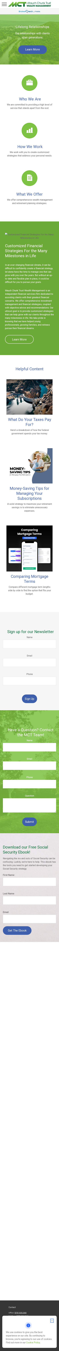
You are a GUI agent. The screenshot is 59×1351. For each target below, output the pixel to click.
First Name (8, 875)
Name (30, 637)
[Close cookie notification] (52, 1320)
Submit (29, 822)
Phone (29, 674)
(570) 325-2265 (20, 1313)
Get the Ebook (17, 930)
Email (29, 655)
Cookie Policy (33, 1342)
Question (29, 795)
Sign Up (29, 699)
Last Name (8, 893)
